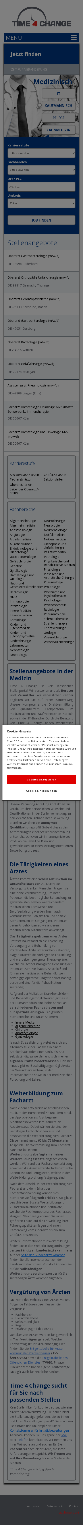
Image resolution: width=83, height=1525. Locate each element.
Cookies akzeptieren (41, 779)
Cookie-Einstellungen (41, 790)
